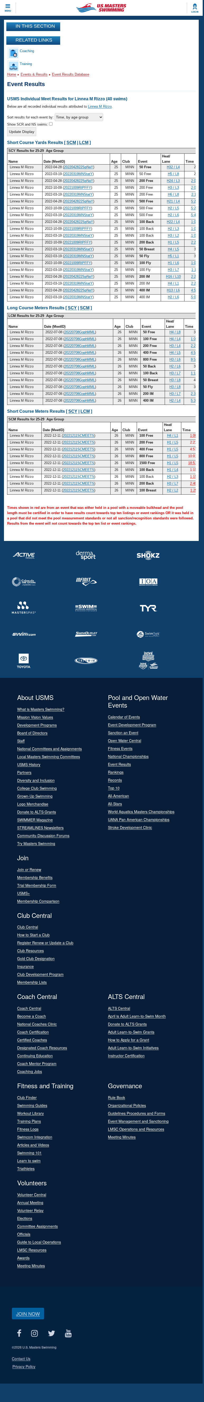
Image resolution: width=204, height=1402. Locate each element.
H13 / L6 (173, 290)
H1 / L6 (173, 263)
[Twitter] (51, 1333)
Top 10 (114, 788)
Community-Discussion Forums (43, 835)
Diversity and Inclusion (36, 780)
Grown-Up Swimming (35, 796)
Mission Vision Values (35, 717)
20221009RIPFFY (77, 188)
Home (11, 74)
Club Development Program (40, 974)
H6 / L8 (173, 194)
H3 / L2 (173, 235)
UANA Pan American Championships (138, 819)
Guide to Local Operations (39, 1242)
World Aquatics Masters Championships (141, 811)
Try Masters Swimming (36, 843)
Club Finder (27, 1097)
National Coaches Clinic (37, 1024)
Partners (24, 772)
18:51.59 (194, 463)
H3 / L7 (173, 270)
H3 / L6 (175, 359)
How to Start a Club (33, 934)
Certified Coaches (32, 1039)
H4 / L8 (175, 332)
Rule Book (116, 1097)
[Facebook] (19, 1333)
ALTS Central (119, 1008)
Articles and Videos (33, 1144)
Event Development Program (132, 724)
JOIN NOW (28, 1313)
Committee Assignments (37, 1226)
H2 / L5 (173, 208)
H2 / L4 (175, 400)
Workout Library (30, 1113)
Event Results (119, 764)
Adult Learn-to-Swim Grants (131, 1032)
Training (26, 64)
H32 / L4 (173, 167)
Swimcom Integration (34, 1137)
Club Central (27, 926)
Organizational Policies (127, 1105)
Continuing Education (35, 1055)
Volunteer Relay (30, 1210)
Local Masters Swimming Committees (48, 756)
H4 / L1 (173, 283)
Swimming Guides (32, 1105)
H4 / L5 (173, 249)
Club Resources (30, 950)
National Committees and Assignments (49, 748)
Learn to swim (29, 1160)
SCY (72, 308)
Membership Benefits (35, 877)
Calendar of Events (124, 716)
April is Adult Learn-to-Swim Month (137, 1016)
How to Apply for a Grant (128, 1039)
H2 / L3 (173, 229)
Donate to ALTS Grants (36, 811)
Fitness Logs (28, 1129)
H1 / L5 (173, 242)
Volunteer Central (31, 1194)
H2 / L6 (173, 215)
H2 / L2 (172, 490)
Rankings (116, 772)
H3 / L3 (173, 188)
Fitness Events (120, 748)
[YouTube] (68, 1333)
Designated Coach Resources (42, 1047)
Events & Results (34, 74)
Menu (8, 10)
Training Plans (29, 1121)
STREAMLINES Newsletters (40, 827)
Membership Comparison (38, 901)
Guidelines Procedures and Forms (136, 1113)
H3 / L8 (175, 380)
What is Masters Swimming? (40, 709)
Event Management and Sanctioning (138, 1121)
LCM (83, 142)
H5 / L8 (173, 174)
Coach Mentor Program (36, 1063)
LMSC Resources (31, 1249)
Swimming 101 (29, 1152)
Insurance (25, 966)
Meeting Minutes (122, 1137)
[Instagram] (34, 1333)
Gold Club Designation (36, 958)
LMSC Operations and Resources (136, 1129)
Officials (23, 1234)
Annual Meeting (30, 1202)
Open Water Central (124, 740)
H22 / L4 (173, 222)
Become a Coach (31, 1016)
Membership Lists (32, 982)
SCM (71, 142)
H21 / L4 (173, 201)
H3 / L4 (175, 346)
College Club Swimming (37, 788)
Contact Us (21, 1358)
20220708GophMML (79, 332)
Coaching (27, 51)
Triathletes (26, 1168)
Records (115, 780)
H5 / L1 (173, 256)
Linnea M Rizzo (100, 106)
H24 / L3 (173, 181)
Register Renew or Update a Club (45, 942)
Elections (24, 1218)
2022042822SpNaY (78, 167)
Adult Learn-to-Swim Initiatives (133, 1047)
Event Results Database (70, 74)
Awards (23, 1257)
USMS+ (23, 893)
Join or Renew (29, 869)
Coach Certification (33, 1032)
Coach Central (29, 1008)
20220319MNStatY (78, 174)
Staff (21, 740)
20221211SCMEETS (78, 435)
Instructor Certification (126, 1055)
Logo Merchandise (32, 804)
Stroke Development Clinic (130, 827)
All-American (118, 795)
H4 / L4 (175, 339)
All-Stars (115, 803)
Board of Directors (32, 732)
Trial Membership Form (36, 885)
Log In (194, 12)
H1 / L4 (172, 470)
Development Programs (37, 725)
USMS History (28, 764)
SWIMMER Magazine (35, 819)
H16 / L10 (173, 277)
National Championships (128, 756)
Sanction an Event (123, 732)
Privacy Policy (23, 1366)
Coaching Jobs (29, 1071)
